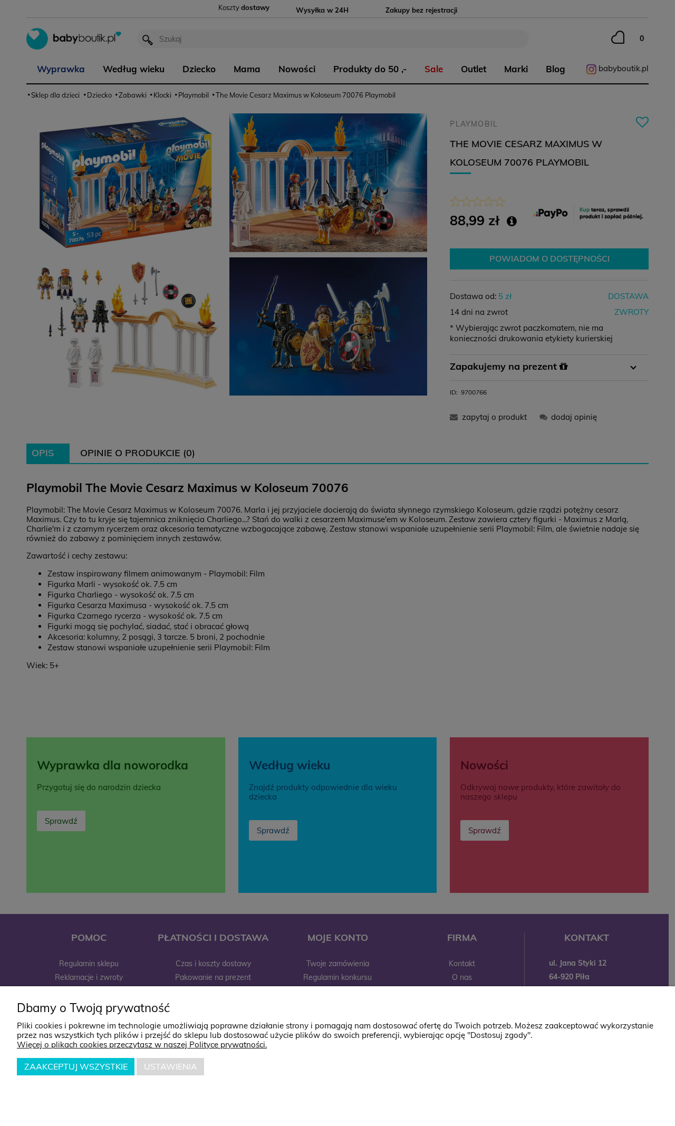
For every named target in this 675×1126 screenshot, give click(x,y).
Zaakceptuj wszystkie (76, 1066)
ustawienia (170, 1066)
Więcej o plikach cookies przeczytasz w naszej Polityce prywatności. (142, 1045)
